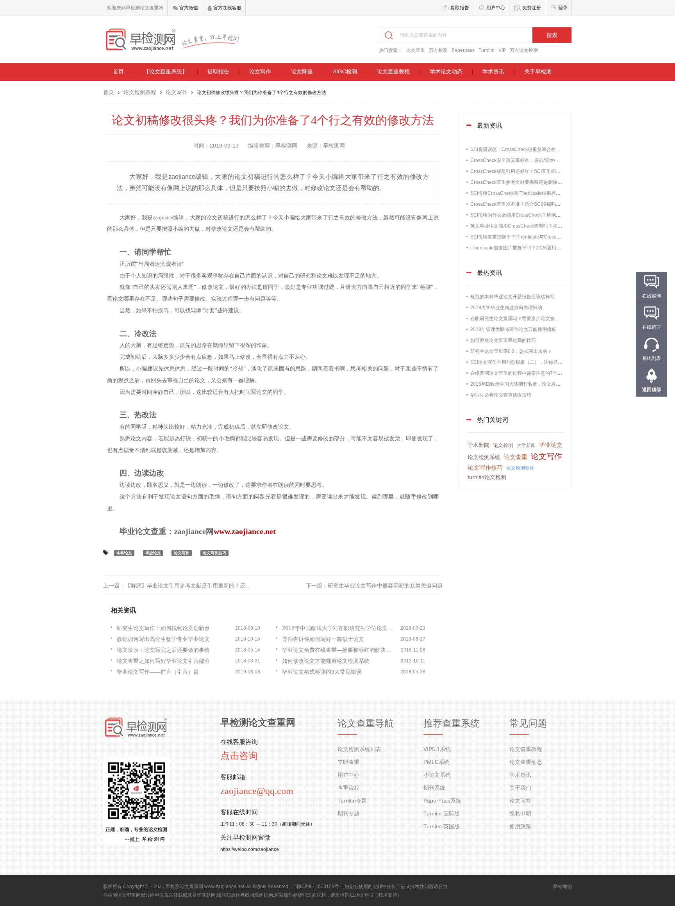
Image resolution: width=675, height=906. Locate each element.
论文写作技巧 (214, 553)
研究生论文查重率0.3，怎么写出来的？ (511, 351)
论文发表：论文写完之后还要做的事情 (163, 650)
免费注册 (531, 8)
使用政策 (520, 826)
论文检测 (503, 445)
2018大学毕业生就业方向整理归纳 (506, 307)
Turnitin (487, 50)
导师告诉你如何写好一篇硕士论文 (323, 639)
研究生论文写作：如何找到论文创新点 (163, 628)
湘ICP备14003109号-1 (319, 886)
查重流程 (348, 788)
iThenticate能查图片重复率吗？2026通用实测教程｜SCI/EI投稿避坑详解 (545, 248)
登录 (563, 8)
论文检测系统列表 (359, 749)
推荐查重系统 (451, 723)
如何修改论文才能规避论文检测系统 (326, 661)
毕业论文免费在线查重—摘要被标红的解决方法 (339, 650)
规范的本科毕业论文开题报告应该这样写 (512, 296)
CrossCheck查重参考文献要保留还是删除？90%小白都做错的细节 (539, 182)
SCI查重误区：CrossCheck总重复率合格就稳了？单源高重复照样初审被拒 (548, 149)
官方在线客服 (226, 8)
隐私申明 (520, 813)
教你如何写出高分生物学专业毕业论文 (163, 639)
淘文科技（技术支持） (378, 895)
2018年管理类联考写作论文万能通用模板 (513, 329)
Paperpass (463, 50)
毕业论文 (153, 553)
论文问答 (520, 800)
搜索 (551, 35)
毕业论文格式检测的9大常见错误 (322, 672)
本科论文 (124, 553)
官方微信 (188, 8)
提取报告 (459, 8)
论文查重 (415, 50)
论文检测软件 (520, 468)
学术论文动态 (446, 71)
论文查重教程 (393, 71)
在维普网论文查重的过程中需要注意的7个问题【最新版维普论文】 (539, 373)
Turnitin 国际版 (441, 813)
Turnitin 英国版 (441, 826)
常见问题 (528, 723)
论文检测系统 (484, 457)
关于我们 (520, 788)
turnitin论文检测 (487, 477)
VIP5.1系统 (437, 749)
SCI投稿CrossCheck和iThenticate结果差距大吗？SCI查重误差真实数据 (545, 193)
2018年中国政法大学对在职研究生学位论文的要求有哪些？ (339, 628)
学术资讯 (493, 71)
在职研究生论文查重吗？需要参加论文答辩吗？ (519, 318)
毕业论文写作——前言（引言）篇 (158, 672)
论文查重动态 (525, 762)
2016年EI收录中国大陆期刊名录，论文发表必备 (520, 384)
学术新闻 (478, 445)
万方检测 (438, 50)
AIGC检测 (345, 71)
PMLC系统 (436, 762)
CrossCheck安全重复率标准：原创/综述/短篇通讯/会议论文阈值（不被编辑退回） (555, 160)
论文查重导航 (366, 723)
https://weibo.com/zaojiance (249, 849)
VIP (502, 50)
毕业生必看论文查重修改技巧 (500, 395)
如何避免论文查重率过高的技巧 (503, 340)
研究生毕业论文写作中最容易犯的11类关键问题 (385, 585)
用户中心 (495, 8)
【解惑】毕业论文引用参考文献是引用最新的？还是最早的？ (199, 585)
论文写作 (260, 71)
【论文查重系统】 (166, 71)
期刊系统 (434, 788)
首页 (118, 71)
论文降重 (302, 71)
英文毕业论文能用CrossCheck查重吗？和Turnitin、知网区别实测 (538, 226)
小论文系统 (437, 775)
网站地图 (562, 886)
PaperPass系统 (442, 800)
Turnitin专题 (352, 800)
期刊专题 (348, 813)
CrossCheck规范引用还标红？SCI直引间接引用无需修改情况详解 (538, 171)
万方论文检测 (524, 50)
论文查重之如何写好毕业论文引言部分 (163, 661)
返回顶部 (651, 389)
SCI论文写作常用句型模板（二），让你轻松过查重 (523, 362)
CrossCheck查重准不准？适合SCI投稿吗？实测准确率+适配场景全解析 (545, 204)
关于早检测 (538, 71)
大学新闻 (526, 445)
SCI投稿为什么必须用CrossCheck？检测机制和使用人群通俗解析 (538, 215)
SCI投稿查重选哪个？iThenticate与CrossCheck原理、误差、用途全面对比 (548, 237)
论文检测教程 (139, 92)
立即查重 (348, 762)
